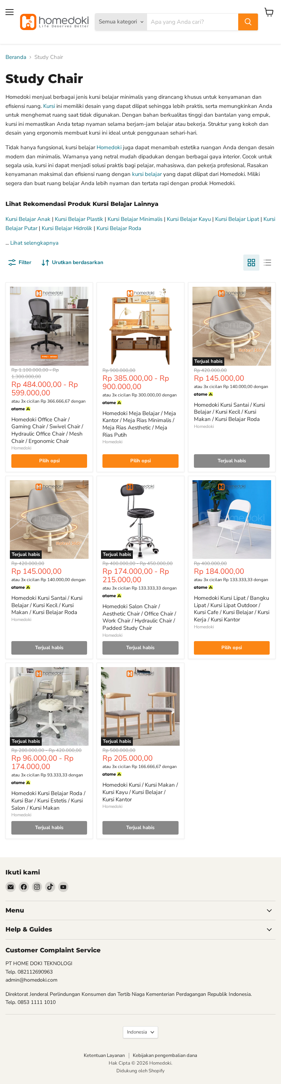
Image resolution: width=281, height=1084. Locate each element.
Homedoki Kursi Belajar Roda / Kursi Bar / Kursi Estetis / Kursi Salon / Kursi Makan (48, 800)
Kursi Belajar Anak (27, 219)
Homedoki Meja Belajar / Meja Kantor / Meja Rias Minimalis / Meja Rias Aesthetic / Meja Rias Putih (139, 424)
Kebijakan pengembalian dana (165, 1055)
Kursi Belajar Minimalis (135, 219)
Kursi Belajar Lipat (237, 219)
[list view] (267, 263)
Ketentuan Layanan (104, 1055)
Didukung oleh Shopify (140, 1071)
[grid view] (251, 263)
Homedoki (109, 147)
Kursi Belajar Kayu (189, 219)
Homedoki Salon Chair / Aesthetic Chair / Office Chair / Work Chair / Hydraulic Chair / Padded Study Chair (139, 617)
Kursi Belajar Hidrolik (67, 228)
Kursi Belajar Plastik (79, 219)
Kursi (49, 106)
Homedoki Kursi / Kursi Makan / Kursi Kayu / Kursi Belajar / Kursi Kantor (140, 792)
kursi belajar (147, 174)
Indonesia (137, 1032)
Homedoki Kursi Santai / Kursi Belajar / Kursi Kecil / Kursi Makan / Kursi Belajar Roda (229, 412)
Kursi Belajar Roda (119, 228)
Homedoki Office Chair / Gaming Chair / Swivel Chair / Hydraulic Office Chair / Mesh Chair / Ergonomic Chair (47, 430)
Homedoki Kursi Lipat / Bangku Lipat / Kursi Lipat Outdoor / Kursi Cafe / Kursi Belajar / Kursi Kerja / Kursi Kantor (231, 608)
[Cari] (248, 22)
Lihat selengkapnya (34, 242)
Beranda (15, 57)
